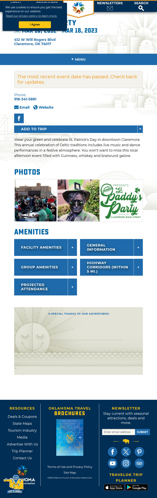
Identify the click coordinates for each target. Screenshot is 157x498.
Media (22, 437)
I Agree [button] (35, 24)
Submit (142, 432)
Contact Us (22, 458)
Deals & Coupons (22, 417)
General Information (101, 247)
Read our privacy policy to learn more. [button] (31, 16)
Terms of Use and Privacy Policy (69, 467)
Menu (78, 59)
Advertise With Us (22, 444)
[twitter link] (126, 452)
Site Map (70, 472)
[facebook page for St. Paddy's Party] (19, 118)
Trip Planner (22, 451)
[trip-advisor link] (139, 463)
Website (46, 107)
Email (24, 107)
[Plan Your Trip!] (14, 484)
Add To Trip (34, 129)
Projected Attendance (34, 287)
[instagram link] (126, 463)
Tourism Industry (22, 430)
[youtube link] (112, 463)
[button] (141, 6)
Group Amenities (39, 267)
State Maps (22, 423)
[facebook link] (112, 452)
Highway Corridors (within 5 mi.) (107, 267)
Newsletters (110, 3)
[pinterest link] (139, 452)
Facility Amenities (41, 247)
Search (141, 3)
